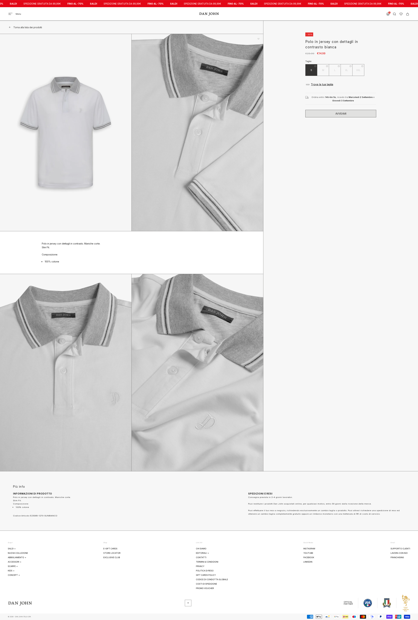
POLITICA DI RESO (205, 570)
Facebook (308, 557)
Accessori (14, 562)
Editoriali (202, 553)
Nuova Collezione (18, 553)
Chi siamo (201, 548)
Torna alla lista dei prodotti (27, 27)
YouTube (308, 553)
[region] (131, 252)
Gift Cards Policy (206, 575)
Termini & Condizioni (207, 562)
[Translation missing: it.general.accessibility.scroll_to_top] (188, 603)
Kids (11, 570)
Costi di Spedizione (206, 584)
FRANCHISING (397, 557)
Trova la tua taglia (322, 84)
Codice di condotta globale (212, 579)
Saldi (12, 548)
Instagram (309, 548)
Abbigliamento (17, 557)
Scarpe (13, 566)
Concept (14, 575)
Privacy (200, 566)
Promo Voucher (205, 588)
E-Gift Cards (110, 548)
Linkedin (307, 562)
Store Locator (112, 553)
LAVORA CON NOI (399, 553)
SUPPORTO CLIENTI (400, 548)
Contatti (201, 557)
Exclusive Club (111, 557)
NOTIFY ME (340, 113)
